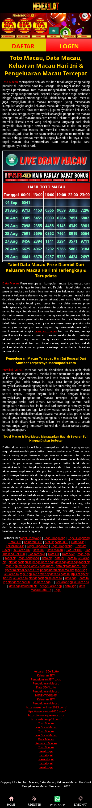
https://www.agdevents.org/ (46, 715)
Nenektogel (46, 759)
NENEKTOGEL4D (46, 695)
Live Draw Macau (46, 727)
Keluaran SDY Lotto (46, 671)
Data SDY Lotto (46, 687)
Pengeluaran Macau (46, 683)
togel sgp (84, 554)
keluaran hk (11, 574)
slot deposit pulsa (20, 562)
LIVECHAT (80, 805)
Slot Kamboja (36, 554)
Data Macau (10, 283)
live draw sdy (41, 574)
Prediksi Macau (12, 370)
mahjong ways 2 (29, 566)
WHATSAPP (57, 805)
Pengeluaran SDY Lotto (46, 679)
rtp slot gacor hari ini (16, 582)
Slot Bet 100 (74, 550)
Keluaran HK (21, 550)
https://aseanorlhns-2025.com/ (46, 707)
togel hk (10, 558)
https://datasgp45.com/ (46, 719)
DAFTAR (23, 46)
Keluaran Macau (46, 743)
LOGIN (69, 46)
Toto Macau (10, 82)
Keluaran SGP (33, 542)
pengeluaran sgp (43, 562)
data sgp (61, 562)
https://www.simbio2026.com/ (46, 711)
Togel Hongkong (30, 538)
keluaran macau (45, 331)
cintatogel (46, 755)
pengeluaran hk (50, 570)
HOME (11, 805)
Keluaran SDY (46, 675)
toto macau (47, 566)
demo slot (67, 570)
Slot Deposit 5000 (56, 542)
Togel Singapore (37, 546)
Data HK (38, 550)
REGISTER (34, 805)
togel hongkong (29, 558)
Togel (57, 590)
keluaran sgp (41, 582)
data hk (47, 558)
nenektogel (46, 751)
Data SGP (14, 542)
